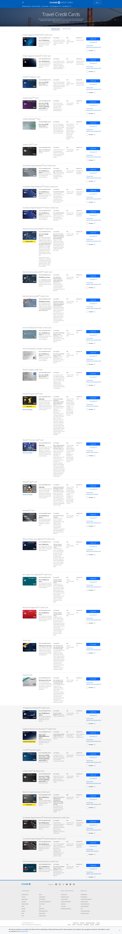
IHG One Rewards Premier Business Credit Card (40, 861)
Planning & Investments (66, 908)
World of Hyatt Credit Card (32, 369)
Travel (23, 906)
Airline (23, 913)
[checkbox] (89, 50)
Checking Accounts (65, 896)
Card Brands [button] (67, 6)
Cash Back (24, 901)
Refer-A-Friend (42, 913)
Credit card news (84, 901)
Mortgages (63, 903)
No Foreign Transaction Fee (45, 901)
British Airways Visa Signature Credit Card (39, 539)
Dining (40, 894)
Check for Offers (36, 6)
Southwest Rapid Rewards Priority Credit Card (40, 186)
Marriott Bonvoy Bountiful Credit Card (37, 272)
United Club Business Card (33, 771)
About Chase (75, 922)
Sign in (98, 2)
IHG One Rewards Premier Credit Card (37, 327)
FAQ (81, 908)
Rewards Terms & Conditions (92, 406)
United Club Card (30, 144)
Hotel (23, 915)
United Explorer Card (31, 77)
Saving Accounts (64, 899)
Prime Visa (26, 640)
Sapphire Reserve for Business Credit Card (39, 729)
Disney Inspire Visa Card (33, 394)
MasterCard (41, 908)
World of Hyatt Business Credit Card (36, 792)
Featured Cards (26, 6)
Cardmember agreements (86, 899)
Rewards (23, 911)
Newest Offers (25, 899)
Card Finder (45, 6)
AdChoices (97, 924)
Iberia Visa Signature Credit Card (35, 607)
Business (23, 908)
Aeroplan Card (28, 510)
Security (74, 924)
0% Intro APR (42, 903)
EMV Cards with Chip (43, 911)
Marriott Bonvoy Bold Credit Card (36, 296)
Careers (98, 922)
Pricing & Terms (90, 45)
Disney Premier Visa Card (33, 440)
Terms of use (79, 924)
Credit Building (42, 896)
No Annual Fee (42, 899)
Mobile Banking (84, 896)
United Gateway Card (31, 119)
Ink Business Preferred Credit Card (36, 708)
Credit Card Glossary (85, 903)
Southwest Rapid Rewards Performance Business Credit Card (46, 817)
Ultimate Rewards (85, 906)
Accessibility (86, 924)
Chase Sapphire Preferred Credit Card (37, 35)
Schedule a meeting (85, 913)
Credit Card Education (85, 911)
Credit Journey (64, 894)
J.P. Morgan (82, 922)
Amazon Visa (27, 675)
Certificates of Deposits (66, 901)
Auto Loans (63, 906)
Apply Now (95, 39)
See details (93, 42)
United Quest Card (30, 98)
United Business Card (31, 750)
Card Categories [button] (55, 6)
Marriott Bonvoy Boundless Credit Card (38, 229)
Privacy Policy (24, 931)
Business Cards (67, 29)
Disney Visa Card (30, 482)
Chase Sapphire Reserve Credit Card (37, 56)
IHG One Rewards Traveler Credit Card (37, 348)
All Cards (23, 896)
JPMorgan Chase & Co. (90, 922)
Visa (40, 906)
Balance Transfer (25, 903)
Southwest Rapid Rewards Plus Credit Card (39, 165)
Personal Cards (55, 29)
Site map (92, 924)
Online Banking (84, 894)
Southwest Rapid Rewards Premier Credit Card (40, 208)
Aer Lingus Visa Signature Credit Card (37, 574)
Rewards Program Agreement (92, 851)
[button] (119, 930)
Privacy (69, 924)
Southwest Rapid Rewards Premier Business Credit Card (44, 838)
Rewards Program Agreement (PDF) (93, 47)
